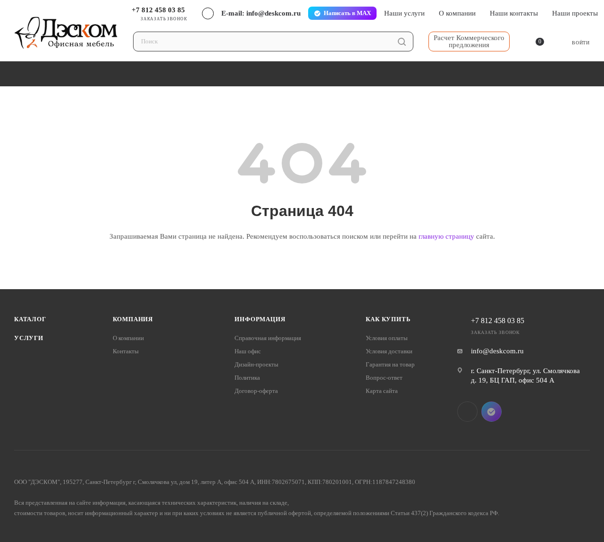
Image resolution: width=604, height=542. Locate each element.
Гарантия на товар (390, 364)
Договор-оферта (256, 390)
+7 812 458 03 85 (158, 10)
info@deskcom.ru (497, 351)
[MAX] (491, 411)
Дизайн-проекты (256, 364)
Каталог (30, 319)
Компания (133, 319)
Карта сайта (382, 390)
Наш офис (248, 351)
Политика (247, 377)
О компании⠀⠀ (462, 13)
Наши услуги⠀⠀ (409, 13)
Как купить (388, 319)
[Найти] (401, 41)
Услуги (28, 338)
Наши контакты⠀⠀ (519, 13)
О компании (128, 338)
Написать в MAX (347, 13)
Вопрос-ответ (384, 377)
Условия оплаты (387, 338)
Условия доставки (389, 351)
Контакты (126, 351)
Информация (260, 319)
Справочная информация (268, 338)
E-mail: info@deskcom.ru (261, 13)
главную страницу (446, 236)
